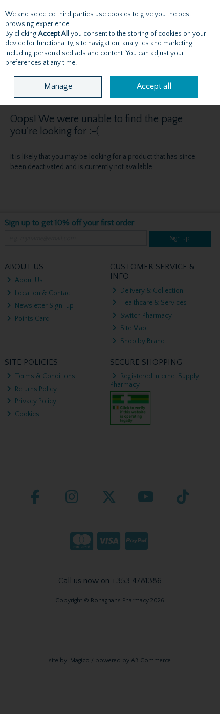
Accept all (154, 86)
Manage (58, 86)
